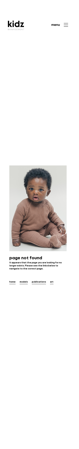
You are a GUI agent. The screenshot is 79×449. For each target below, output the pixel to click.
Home (12, 282)
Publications (39, 282)
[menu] (59, 25)
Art (51, 282)
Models (24, 282)
